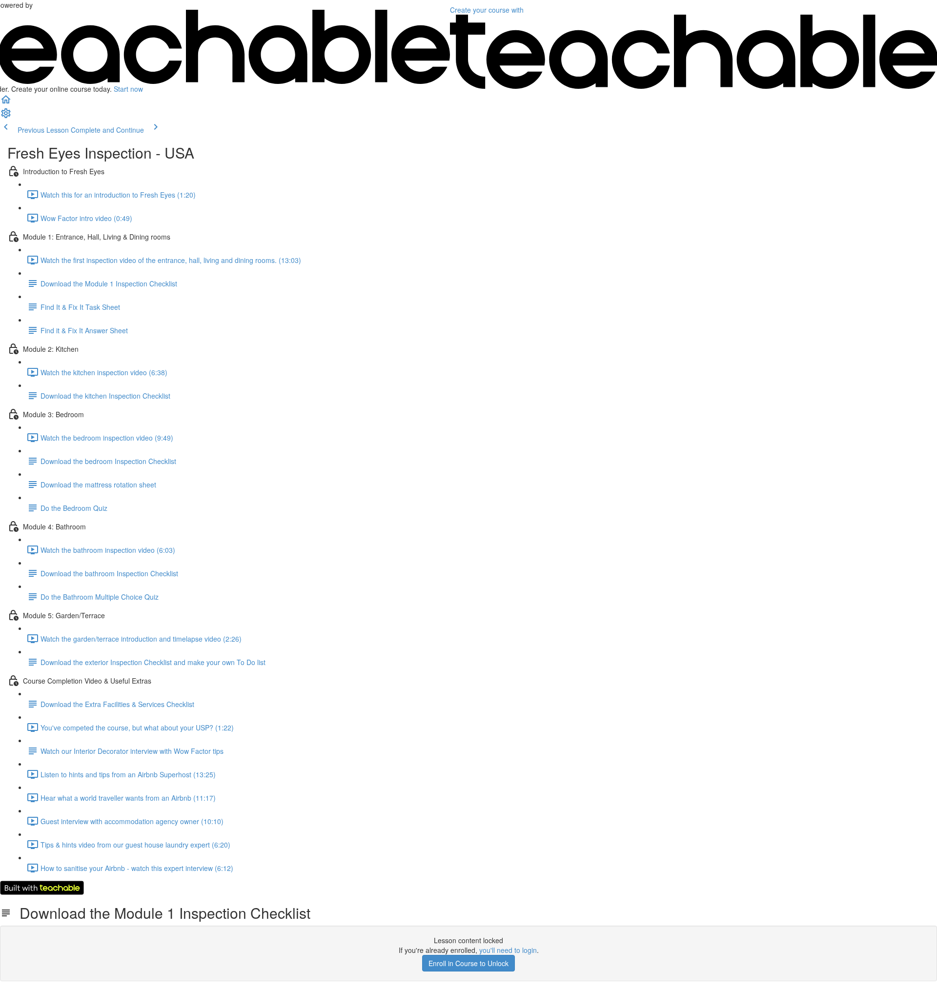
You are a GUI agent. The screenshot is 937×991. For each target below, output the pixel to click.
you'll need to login (508, 950)
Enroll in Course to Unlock (468, 963)
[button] (6, 102)
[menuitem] (6, 116)
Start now (128, 89)
